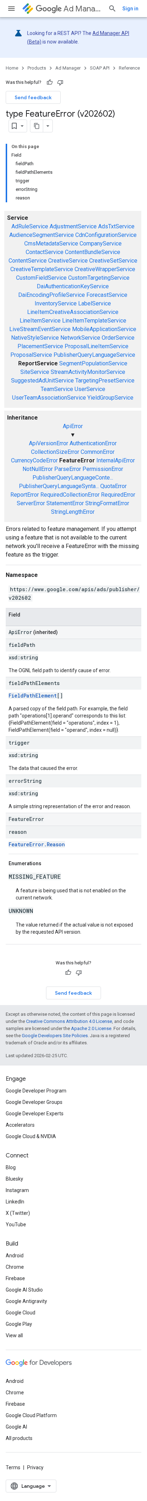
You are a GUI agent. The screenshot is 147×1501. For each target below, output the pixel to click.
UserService (90, 389)
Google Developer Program (36, 1091)
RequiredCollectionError (70, 494)
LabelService (94, 303)
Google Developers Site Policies (55, 1035)
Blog (11, 1167)
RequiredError (118, 494)
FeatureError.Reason (37, 844)
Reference (129, 68)
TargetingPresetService (105, 380)
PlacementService (40, 346)
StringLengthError (73, 511)
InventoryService (56, 303)
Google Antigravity (26, 1301)
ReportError (24, 494)
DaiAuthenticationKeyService (73, 286)
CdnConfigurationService (106, 235)
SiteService (34, 372)
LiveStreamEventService (40, 329)
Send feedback (33, 97)
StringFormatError (107, 503)
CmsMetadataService (51, 243)
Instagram (17, 1190)
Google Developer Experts (35, 1113)
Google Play (19, 1324)
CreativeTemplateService (41, 269)
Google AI (16, 1427)
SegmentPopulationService (93, 363)
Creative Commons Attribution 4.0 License (69, 1021)
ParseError (67, 469)
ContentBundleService (92, 252)
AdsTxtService (116, 226)
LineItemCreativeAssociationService (72, 312)
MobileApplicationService (104, 329)
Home (12, 68)
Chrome (15, 1267)
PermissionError (102, 469)
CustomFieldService (41, 277)
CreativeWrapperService (105, 269)
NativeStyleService (35, 337)
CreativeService (68, 260)
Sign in (130, 8)
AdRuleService (29, 226)
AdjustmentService (73, 226)
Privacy (35, 1467)
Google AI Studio (24, 1290)
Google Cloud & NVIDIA (31, 1136)
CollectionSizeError (55, 451)
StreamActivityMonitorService (88, 372)
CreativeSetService (113, 260)
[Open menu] (11, 8)
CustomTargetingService (99, 277)
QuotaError (113, 486)
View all (14, 1335)
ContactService (45, 252)
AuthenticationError (93, 443)
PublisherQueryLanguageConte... (72, 477)
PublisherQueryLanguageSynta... (59, 486)
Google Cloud (20, 1312)
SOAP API (100, 68)
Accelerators (20, 1125)
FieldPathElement (33, 695)
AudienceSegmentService (41, 235)
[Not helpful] (60, 82)
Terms (13, 1467)
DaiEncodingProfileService (51, 294)
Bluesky (14, 1179)
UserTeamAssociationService (49, 397)
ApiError (73, 426)
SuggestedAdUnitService (42, 380)
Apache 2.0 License (91, 1028)
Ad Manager (83, 9)
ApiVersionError (48, 443)
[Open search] (112, 8)
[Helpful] (49, 82)
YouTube (16, 1224)
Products (36, 68)
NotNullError (37, 469)
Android (15, 1255)
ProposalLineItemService (96, 346)
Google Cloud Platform (31, 1415)
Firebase (15, 1278)
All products (19, 1438)
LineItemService (40, 320)
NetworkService (80, 337)
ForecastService (106, 294)
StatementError (65, 503)
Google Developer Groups (34, 1102)
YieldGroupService (110, 397)
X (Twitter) (18, 1213)
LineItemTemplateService (94, 320)
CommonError (98, 451)
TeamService (57, 389)
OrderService (118, 337)
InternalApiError (115, 460)
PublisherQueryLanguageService (94, 354)
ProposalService (31, 354)
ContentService (28, 260)
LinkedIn (15, 1202)
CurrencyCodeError (34, 460)
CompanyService (101, 243)
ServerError (31, 503)
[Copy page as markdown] (36, 126)
